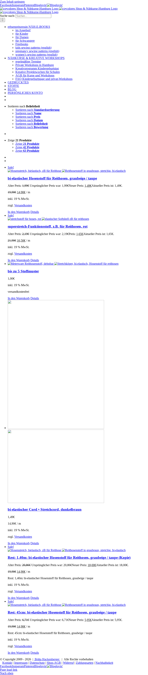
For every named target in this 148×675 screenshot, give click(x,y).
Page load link (8, 669)
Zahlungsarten (84, 662)
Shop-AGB (54, 662)
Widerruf (68, 662)
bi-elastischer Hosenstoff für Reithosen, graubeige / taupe (52, 178)
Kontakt (7, 662)
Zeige (27, 143)
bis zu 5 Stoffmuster (23, 271)
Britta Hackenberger (47, 659)
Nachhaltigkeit (104, 662)
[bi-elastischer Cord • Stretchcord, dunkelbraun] (78, 402)
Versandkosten (23, 205)
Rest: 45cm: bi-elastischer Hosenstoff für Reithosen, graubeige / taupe (62, 612)
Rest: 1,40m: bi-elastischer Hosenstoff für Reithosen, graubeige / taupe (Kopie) (69, 557)
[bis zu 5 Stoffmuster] (78, 263)
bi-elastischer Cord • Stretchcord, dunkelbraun (45, 509)
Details (34, 212)
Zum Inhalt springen (12, 1)
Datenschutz (37, 662)
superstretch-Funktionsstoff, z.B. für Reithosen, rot (47, 226)
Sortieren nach (37, 109)
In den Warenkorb (19, 212)
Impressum (21, 662)
